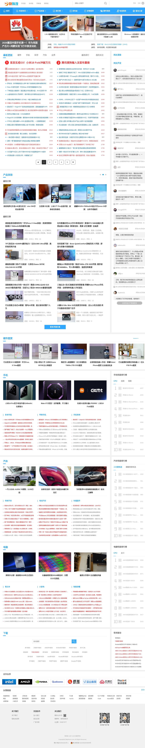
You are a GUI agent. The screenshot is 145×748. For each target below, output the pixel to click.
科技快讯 (22, 11)
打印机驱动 (65, 652)
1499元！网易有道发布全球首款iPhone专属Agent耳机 (88, 605)
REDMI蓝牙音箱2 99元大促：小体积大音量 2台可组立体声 (55, 615)
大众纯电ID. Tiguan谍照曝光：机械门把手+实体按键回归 (55, 529)
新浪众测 (119, 696)
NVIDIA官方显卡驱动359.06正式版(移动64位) (128, 660)
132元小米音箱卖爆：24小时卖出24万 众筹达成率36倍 (54, 605)
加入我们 (36, 715)
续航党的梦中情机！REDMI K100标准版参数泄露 (18, 433)
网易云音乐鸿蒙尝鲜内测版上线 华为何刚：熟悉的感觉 (25, 125)
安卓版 (31, 3)
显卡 (122, 553)
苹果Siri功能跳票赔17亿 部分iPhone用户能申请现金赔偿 (55, 429)
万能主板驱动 (35, 652)
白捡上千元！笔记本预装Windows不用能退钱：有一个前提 (21, 615)
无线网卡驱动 (55, 652)
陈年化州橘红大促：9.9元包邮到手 (18, 114)
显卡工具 (82, 648)
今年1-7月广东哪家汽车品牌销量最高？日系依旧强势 (19, 509)
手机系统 (76, 415)
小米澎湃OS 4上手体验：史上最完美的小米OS (86, 443)
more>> (135, 338)
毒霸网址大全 (82, 696)
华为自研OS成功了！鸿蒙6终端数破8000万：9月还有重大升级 (90, 436)
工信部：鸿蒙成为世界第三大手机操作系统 (85, 429)
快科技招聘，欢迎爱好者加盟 (106, 47)
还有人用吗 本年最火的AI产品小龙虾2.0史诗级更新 (76, 121)
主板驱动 (25, 652)
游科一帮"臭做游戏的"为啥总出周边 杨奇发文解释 (23, 141)
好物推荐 (90, 11)
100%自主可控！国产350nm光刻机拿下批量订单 (24, 76)
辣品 (4, 698)
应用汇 (62, 696)
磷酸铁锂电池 (131, 467)
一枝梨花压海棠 (123, 229)
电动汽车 (42, 501)
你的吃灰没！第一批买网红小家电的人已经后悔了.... (53, 591)
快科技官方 (64, 719)
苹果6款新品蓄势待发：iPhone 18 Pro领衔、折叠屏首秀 (55, 449)
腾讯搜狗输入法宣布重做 (76, 62)
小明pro (120, 273)
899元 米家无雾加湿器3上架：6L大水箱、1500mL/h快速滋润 (56, 618)
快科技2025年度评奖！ (61, 47)
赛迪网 (33, 696)
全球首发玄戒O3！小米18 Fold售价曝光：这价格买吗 (25, 69)
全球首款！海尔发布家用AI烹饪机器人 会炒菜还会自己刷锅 (55, 601)
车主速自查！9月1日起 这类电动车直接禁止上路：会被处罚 (78, 125)
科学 (36, 55)
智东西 (52, 698)
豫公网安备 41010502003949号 (82, 743)
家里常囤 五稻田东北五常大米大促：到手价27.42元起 (76, 69)
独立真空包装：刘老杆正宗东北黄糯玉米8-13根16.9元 (77, 137)
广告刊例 (36, 722)
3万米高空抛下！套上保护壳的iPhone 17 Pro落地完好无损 (55, 443)
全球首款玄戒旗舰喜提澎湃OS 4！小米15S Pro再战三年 (89, 426)
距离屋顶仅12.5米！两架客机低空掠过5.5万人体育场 (77, 107)
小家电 (41, 587)
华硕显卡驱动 (73, 648)
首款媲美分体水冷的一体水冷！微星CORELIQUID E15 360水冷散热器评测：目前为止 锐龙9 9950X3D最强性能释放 (28, 288)
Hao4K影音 (110, 698)
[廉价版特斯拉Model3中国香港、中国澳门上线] (108, 23)
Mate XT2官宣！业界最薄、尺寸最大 (55, 403)
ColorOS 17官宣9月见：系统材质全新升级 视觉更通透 (88, 433)
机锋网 (128, 698)
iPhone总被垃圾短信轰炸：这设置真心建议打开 (86, 423)
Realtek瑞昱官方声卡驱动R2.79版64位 (126, 644)
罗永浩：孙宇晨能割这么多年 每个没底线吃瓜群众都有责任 (26, 83)
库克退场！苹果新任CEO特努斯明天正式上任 (51, 423)
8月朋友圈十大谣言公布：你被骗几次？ (20, 155)
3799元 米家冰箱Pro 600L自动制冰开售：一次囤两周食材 (26, 121)
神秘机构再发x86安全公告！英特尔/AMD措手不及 (75, 130)
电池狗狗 (122, 11)
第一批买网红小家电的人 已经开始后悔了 (50, 595)
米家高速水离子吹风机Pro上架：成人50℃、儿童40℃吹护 (55, 621)
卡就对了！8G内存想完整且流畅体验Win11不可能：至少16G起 (91, 439)
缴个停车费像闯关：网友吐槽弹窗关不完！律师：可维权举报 (21, 522)
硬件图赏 (8, 338)
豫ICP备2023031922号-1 (61, 743)
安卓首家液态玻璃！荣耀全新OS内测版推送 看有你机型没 (89, 446)
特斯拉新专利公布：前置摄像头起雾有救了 (85, 532)
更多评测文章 (55, 327)
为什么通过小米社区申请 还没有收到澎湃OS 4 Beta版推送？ (90, 449)
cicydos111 (121, 292)
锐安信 (33, 701)
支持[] (138, 70)
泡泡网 (14, 696)
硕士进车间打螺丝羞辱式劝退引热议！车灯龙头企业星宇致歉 (28, 80)
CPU (115, 381)
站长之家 (43, 696)
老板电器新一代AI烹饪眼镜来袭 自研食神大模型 (86, 615)
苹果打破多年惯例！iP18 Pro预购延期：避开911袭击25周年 (56, 439)
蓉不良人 (121, 89)
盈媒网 (43, 701)
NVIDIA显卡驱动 (60, 648)
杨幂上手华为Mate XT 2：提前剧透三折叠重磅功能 (18, 436)
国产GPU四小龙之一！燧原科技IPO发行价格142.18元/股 (78, 80)
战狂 (119, 167)
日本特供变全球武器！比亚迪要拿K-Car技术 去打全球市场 (55, 535)
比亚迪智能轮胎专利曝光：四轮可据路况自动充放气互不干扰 (90, 522)
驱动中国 (34, 698)
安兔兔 (43, 698)
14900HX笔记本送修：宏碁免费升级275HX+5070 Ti (19, 618)
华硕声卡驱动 (53, 661)
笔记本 (7, 587)
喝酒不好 (121, 148)
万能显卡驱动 (37, 648)
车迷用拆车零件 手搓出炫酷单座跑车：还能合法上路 (88, 519)
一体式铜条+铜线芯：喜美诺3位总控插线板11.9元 (23, 137)
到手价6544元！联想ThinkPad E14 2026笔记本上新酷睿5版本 (22, 595)
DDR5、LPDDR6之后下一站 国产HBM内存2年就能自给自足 (79, 99)
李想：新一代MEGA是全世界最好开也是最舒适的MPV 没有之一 (57, 532)
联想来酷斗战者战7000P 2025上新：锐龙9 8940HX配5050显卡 (22, 601)
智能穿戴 (76, 587)
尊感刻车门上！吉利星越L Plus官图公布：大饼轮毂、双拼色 (21, 529)
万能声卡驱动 (42, 661)
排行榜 (58, 11)
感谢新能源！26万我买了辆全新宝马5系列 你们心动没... (20, 532)
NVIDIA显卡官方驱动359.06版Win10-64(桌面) (128, 667)
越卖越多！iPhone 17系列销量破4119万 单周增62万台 (54, 419)
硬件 (19, 55)
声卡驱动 (31, 661)
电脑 (5, 547)
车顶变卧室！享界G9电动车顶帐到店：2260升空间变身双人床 (90, 505)
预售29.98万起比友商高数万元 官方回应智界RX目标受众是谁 (27, 110)
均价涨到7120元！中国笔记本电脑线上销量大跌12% (19, 608)
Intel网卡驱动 (51, 656)
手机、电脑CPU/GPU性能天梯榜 (64, 44)
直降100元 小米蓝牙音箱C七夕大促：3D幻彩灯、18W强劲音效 (57, 611)
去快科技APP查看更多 (129, 303)
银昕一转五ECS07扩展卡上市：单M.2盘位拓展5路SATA (77, 152)
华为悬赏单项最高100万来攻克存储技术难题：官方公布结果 (27, 130)
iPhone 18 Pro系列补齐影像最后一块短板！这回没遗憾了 (55, 436)
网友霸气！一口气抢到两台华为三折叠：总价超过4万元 (20, 446)
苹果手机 (42, 415)
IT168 (99, 698)
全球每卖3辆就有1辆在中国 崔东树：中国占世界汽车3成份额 (21, 512)
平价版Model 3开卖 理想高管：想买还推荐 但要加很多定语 (55, 515)
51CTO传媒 (101, 696)
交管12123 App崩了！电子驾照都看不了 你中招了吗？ (77, 144)
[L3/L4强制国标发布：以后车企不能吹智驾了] (54, 23)
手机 (28, 55)
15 (40, 239)
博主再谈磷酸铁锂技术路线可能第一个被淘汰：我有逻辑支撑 (79, 83)
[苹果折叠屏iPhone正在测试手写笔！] (81, 23)
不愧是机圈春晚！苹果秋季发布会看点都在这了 (52, 433)
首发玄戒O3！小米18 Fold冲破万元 (30, 62)
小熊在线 (24, 696)
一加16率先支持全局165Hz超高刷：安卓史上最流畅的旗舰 (21, 439)
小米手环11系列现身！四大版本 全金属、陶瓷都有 (87, 595)
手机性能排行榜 (120, 375)
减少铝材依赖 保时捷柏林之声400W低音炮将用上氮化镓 (89, 525)
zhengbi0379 (122, 210)
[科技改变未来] (10, 3)
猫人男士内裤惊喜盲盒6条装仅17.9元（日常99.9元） (76, 91)
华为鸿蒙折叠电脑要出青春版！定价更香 (15, 611)
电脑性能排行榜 (120, 547)
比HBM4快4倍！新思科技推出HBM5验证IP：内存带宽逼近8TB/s (80, 87)
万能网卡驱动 (40, 656)
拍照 (122, 381)
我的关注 (99, 55)
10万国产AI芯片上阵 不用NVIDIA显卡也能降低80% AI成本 (26, 152)
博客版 (46, 3)
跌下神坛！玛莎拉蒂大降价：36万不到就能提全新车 (19, 515)
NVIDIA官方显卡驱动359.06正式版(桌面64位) (128, 663)
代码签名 (53, 701)
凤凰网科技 (6, 696)
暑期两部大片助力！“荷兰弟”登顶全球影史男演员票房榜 (77, 148)
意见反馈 (36, 719)
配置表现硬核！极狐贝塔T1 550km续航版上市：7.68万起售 (79, 94)
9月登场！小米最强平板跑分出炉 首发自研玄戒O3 (23, 144)
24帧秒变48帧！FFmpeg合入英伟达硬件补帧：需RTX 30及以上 (80, 76)
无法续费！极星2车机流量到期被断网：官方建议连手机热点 (21, 525)
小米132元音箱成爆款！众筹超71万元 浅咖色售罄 (53, 598)
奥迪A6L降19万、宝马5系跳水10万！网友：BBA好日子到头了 (27, 148)
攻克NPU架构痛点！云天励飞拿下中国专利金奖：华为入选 (78, 103)
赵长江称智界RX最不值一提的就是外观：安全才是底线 (77, 155)
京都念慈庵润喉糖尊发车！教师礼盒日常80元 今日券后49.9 (78, 114)
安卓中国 (62, 698)
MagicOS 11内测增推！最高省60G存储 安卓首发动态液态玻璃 (27, 117)
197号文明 (121, 108)
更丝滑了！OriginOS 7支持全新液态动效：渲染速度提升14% (27, 107)
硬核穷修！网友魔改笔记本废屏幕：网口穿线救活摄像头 (20, 605)
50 (93, 280)
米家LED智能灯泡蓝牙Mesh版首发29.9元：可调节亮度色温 (78, 117)
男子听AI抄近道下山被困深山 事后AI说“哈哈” (74, 134)
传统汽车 (8, 501)
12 (93, 300)
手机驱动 (84, 652)
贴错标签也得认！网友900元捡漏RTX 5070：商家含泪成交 (78, 141)
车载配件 (76, 501)
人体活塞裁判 (122, 191)
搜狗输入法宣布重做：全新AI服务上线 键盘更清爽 (130, 268)
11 (41, 280)
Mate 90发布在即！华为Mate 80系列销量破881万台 (24, 87)
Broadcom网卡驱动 (77, 656)
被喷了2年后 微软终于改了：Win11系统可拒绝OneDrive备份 (79, 72)
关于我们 (15, 715)
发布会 (74, 11)
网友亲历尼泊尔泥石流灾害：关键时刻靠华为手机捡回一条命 (21, 449)
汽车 (45, 55)
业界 (53, 55)
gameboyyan (122, 70)
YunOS (71, 698)
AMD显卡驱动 (49, 648)
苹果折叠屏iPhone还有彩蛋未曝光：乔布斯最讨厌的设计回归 (56, 426)
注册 (139, 3)
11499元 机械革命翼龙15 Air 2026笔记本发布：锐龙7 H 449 (21, 621)
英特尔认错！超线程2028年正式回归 (19, 575)
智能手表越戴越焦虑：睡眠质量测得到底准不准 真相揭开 (89, 611)
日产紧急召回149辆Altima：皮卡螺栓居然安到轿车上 (88, 529)
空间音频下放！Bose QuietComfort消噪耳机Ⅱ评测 (87, 621)
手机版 (23, 3)
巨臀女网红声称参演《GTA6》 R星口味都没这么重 (24, 99)
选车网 (118, 698)
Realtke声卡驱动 (76, 661)
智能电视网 (25, 698)
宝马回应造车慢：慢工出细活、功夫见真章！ (23, 134)
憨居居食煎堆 (122, 129)
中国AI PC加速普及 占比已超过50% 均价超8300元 (24, 103)
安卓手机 (8, 415)
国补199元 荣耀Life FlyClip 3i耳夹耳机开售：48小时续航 (89, 598)
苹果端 (38, 3)
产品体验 (40, 11)
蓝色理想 (90, 696)
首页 (8, 11)
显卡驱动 (27, 648)
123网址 (52, 696)
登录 (134, 3)
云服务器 (5, 701)
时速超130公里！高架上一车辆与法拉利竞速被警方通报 (20, 535)
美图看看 (15, 698)
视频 (130, 381)
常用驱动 (117, 638)
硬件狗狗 (106, 11)
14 (41, 321)
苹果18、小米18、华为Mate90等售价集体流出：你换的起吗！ (19, 44)
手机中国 (128, 696)
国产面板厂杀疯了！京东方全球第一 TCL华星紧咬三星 (19, 429)
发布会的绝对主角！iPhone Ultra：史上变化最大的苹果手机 (56, 446)
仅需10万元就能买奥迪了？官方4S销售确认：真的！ (19, 519)
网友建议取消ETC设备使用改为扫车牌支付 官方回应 (25, 72)
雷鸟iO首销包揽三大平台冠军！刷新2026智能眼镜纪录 (88, 601)
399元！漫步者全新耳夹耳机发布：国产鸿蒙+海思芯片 (88, 618)
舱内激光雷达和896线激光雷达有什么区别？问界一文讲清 (55, 519)
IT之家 (71, 696)
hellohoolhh (121, 245)
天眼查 (24, 701)
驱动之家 (139, 11)
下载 (5, 633)
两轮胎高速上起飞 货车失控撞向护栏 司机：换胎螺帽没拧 (89, 509)
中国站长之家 (111, 696)
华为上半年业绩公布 (65, 110)
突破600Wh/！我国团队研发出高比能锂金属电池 (86, 512)
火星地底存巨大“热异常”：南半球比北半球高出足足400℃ (26, 94)
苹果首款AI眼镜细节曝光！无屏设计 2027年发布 (86, 591)
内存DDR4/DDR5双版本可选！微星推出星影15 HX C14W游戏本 (22, 598)
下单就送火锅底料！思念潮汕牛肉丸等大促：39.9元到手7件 (27, 91)
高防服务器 (82, 698)
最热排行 (85, 55)
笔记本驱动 (75, 652)
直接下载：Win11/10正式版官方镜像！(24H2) (112, 44)
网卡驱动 (45, 652)
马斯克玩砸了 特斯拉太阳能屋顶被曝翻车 (84, 535)
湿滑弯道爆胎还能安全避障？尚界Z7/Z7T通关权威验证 (54, 525)
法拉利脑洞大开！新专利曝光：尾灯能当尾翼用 (86, 515)
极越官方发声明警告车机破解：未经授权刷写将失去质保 (55, 512)
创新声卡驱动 (64, 661)
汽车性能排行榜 (120, 461)
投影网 (90, 698)
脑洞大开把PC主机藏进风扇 (90, 575)
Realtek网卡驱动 (63, 656)
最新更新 (8, 55)
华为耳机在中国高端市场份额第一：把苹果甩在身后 (87, 608)
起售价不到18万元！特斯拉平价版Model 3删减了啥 (53, 522)
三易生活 (15, 701)
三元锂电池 (118, 467)
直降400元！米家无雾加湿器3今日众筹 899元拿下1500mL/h (56, 608)
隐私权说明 (15, 719)
